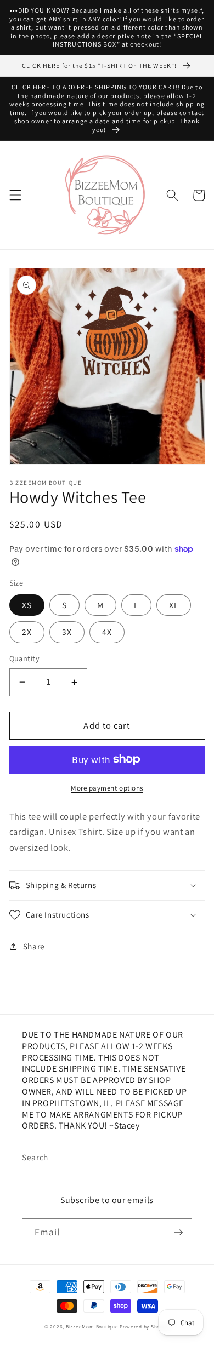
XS (27, 604)
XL (173, 604)
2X (27, 631)
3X (67, 631)
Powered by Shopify (145, 1327)
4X (107, 631)
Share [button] (34, 946)
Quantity (24, 658)
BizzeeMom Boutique (93, 1327)
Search (35, 1157)
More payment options (107, 788)
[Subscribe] (178, 1232)
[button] (15, 195)
